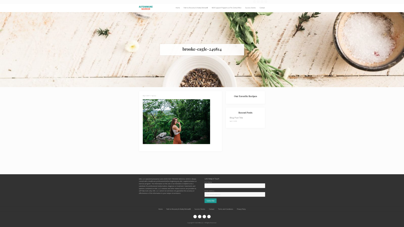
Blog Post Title (236, 117)
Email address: (210, 191)
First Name (208, 182)
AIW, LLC (200, 223)
